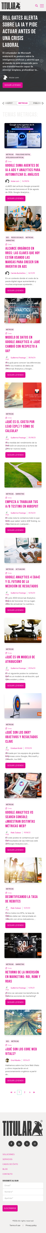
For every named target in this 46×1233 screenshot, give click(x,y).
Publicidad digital (23, 154)
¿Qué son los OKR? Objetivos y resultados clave (21, 737)
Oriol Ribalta (15, 1060)
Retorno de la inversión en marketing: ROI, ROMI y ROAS (23, 977)
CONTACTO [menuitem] (7, 1174)
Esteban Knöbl (16, 748)
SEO (7, 237)
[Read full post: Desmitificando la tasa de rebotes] (23, 870)
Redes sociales (17, 237)
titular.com (15, 181)
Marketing (10, 240)
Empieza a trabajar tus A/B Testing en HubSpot (21, 504)
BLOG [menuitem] (5, 1169)
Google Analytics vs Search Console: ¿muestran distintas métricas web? (20, 819)
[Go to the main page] (11, 5)
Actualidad (20, 569)
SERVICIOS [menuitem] (7, 1159)
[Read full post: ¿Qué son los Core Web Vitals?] (23, 1022)
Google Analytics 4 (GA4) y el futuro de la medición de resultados (22, 582)
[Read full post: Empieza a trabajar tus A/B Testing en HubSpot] (23, 474)
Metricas (23, 103)
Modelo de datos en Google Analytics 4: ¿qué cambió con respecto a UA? (22, 344)
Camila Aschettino (18, 273)
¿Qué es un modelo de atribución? (20, 659)
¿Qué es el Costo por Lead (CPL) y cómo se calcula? (19, 426)
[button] (41, 60)
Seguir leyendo (12, 85)
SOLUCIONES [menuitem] (9, 1154)
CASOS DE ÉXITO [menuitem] (10, 1164)
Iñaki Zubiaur (16, 833)
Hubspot (8, 103)
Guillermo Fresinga (18, 358)
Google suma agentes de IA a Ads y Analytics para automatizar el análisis (22, 170)
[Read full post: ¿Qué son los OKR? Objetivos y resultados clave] (23, 705)
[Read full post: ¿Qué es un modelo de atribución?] (23, 630)
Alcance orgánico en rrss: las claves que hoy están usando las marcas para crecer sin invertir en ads (22, 257)
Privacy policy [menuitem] (31, 1225)
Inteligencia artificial (15, 157)
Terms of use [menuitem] (15, 1225)
